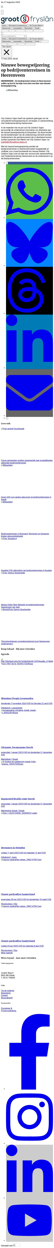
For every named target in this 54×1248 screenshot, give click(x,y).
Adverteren (6, 993)
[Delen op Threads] (29, 313)
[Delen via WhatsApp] (29, 218)
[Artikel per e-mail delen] (29, 415)
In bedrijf (22, 59)
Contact (4, 995)
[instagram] (29, 1143)
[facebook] (29, 1089)
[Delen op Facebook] (7, 163)
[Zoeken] (26, 36)
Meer (7, 953)
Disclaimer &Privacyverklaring (9, 1009)
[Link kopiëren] (7, 418)
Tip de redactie (7, 990)
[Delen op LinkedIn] (29, 368)
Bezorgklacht (7, 998)
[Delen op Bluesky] (29, 265)
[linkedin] (29, 1198)
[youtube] (29, 1240)
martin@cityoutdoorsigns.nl (14, 142)
